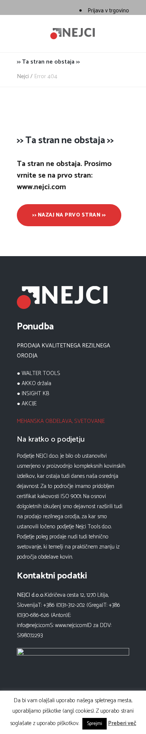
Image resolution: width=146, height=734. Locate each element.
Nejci (23, 76)
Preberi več (122, 723)
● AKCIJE (27, 403)
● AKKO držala (34, 383)
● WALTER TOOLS (38, 373)
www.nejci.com (71, 625)
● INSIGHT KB (33, 393)
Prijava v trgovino (108, 10)
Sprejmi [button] (94, 724)
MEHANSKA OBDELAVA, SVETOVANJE (61, 421)
